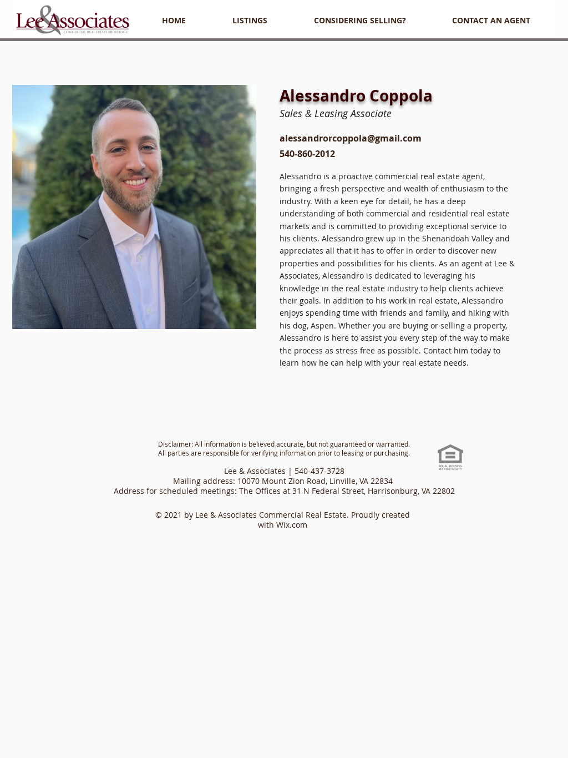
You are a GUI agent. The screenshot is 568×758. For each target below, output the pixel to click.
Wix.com (291, 524)
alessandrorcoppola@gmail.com (351, 138)
